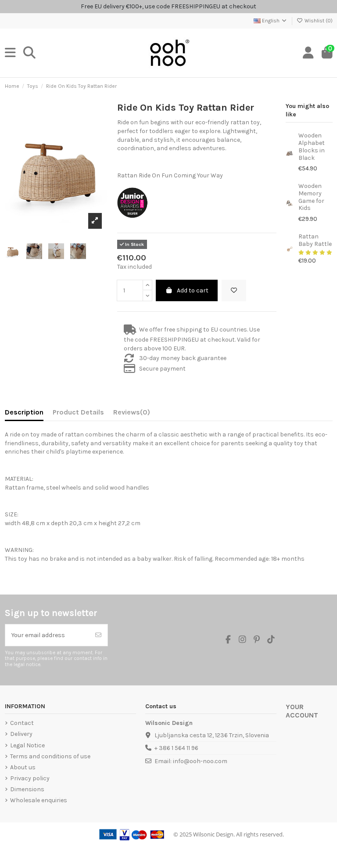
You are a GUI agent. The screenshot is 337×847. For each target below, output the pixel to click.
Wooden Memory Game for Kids (311, 197)
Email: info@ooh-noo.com (190, 761)
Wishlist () (318, 21)
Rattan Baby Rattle (315, 240)
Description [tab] (24, 412)
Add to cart (192, 290)
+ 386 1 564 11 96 (176, 748)
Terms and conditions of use (50, 756)
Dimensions (27, 789)
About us (23, 767)
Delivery (21, 734)
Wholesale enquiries (38, 800)
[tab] (131, 414)
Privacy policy (30, 778)
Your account (302, 711)
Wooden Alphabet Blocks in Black (311, 146)
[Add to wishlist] (234, 290)
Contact (22, 723)
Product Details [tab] (78, 412)
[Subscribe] (98, 635)
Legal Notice (27, 745)
